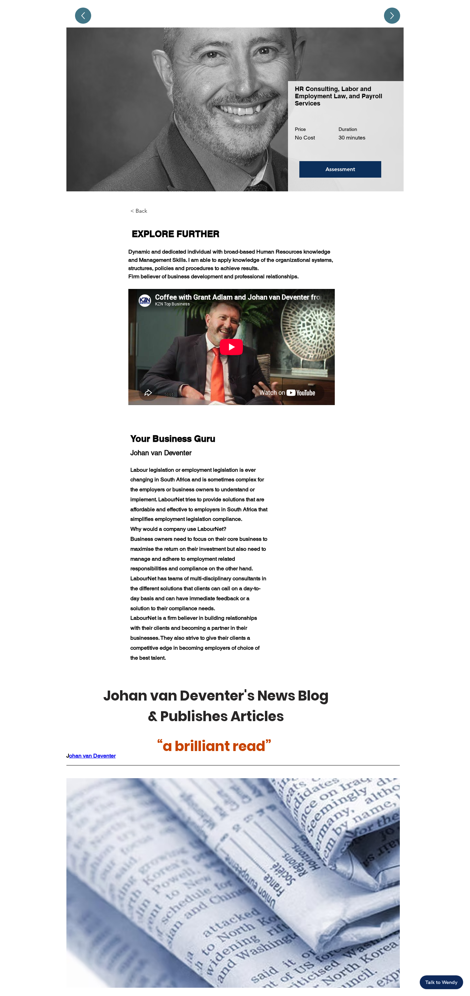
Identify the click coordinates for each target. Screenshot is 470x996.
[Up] (83, 16)
